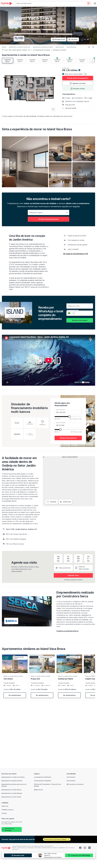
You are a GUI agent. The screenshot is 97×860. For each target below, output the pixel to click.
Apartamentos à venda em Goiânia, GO (19, 47)
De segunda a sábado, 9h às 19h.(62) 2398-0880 (12, 823)
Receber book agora (79, 320)
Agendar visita (73, 575)
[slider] (69, 416)
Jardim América (59, 47)
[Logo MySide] (6, 3)
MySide (4, 47)
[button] (48, 161)
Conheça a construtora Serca (67, 631)
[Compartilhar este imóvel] (89, 47)
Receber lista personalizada (48, 219)
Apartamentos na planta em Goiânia (43, 47)
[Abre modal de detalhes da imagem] (25, 161)
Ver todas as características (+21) (75, 254)
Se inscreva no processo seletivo (55, 839)
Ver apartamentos (15, 695)
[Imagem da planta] (29, 88)
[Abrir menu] (95, 3)
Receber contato (79, 88)
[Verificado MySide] (79, 70)
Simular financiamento (68, 438)
